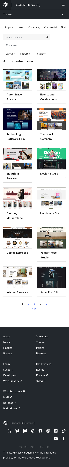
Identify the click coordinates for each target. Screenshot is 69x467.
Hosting (7, 347)
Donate (42, 375)
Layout (9, 53)
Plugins (40, 347)
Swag (41, 381)
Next (34, 308)
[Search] (46, 37)
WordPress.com (14, 391)
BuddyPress (12, 408)
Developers (10, 375)
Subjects (42, 53)
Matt (7, 397)
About (6, 336)
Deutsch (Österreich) (23, 423)
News (6, 342)
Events (40, 369)
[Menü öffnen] (64, 5)
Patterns (41, 353)
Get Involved (44, 364)
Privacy (7, 353)
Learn (6, 364)
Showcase (42, 336)
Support (8, 369)
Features (25, 53)
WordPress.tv (12, 381)
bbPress (9, 402)
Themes (7, 14)
